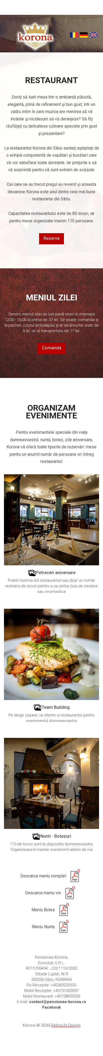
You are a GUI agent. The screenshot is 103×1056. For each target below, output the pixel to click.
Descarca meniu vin (43, 892)
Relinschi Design (66, 1025)
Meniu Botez (43, 909)
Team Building (56, 707)
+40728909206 (67, 996)
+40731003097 (66, 990)
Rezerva (51, 238)
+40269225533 (63, 985)
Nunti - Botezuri (55, 836)
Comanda (51, 347)
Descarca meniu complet (43, 875)
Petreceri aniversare (56, 572)
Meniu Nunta (43, 926)
